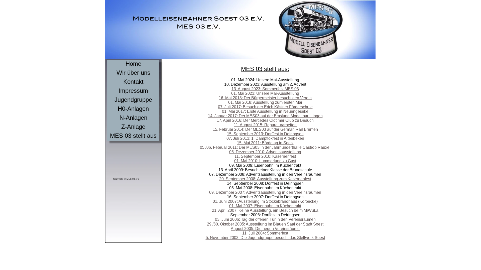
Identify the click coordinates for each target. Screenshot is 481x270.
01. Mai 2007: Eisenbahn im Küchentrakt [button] (265, 206)
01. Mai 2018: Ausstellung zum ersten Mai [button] (265, 102)
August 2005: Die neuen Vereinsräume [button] (265, 228)
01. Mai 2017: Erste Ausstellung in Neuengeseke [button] (265, 111)
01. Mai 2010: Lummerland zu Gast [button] (265, 161)
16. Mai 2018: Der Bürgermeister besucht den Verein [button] (265, 98)
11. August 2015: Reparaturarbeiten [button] (265, 125)
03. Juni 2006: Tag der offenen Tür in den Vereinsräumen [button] (265, 219)
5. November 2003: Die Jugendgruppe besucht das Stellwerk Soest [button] (265, 238)
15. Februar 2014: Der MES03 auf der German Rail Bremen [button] (265, 129)
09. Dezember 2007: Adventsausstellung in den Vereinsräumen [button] (265, 192)
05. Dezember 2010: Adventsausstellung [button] (265, 152)
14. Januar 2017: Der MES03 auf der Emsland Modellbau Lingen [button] (265, 116)
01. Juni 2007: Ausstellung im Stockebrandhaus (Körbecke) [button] (265, 201)
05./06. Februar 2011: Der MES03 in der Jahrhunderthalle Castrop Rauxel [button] (265, 147)
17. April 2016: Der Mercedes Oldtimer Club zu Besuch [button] (265, 120)
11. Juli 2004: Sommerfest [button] (265, 233)
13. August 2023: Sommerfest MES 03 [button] (265, 89)
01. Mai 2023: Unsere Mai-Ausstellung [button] (265, 93)
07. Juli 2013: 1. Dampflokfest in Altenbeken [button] (265, 138)
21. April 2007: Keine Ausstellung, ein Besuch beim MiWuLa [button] (265, 210)
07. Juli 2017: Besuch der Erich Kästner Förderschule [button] (265, 107)
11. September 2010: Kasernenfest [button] (265, 156)
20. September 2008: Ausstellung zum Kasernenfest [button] (265, 179)
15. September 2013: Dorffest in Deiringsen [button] (265, 134)
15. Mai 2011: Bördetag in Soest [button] (265, 143)
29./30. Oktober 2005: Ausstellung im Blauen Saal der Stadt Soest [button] (265, 224)
